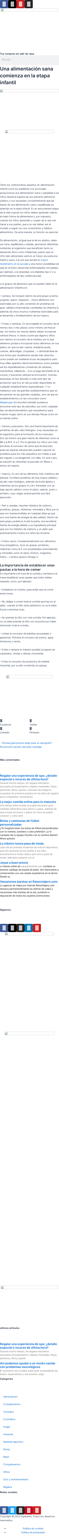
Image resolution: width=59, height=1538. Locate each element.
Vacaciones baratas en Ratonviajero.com (29, 881)
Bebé (6, 1456)
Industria (8, 1434)
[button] (29, 64)
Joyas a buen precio (14, 862)
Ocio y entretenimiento (16, 1479)
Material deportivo (13, 1441)
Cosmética (9, 1419)
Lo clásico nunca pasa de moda (22, 843)
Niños (6, 1471)
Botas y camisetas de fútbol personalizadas (19, 822)
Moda (6, 1449)
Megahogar (6, 402)
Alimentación (10, 1396)
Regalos (7, 1487)
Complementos (11, 1404)
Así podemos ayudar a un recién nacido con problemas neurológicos (27, 1365)
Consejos (8, 1411)
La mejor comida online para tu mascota (28, 802)
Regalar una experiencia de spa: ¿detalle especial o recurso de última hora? (28, 777)
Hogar (6, 1426)
